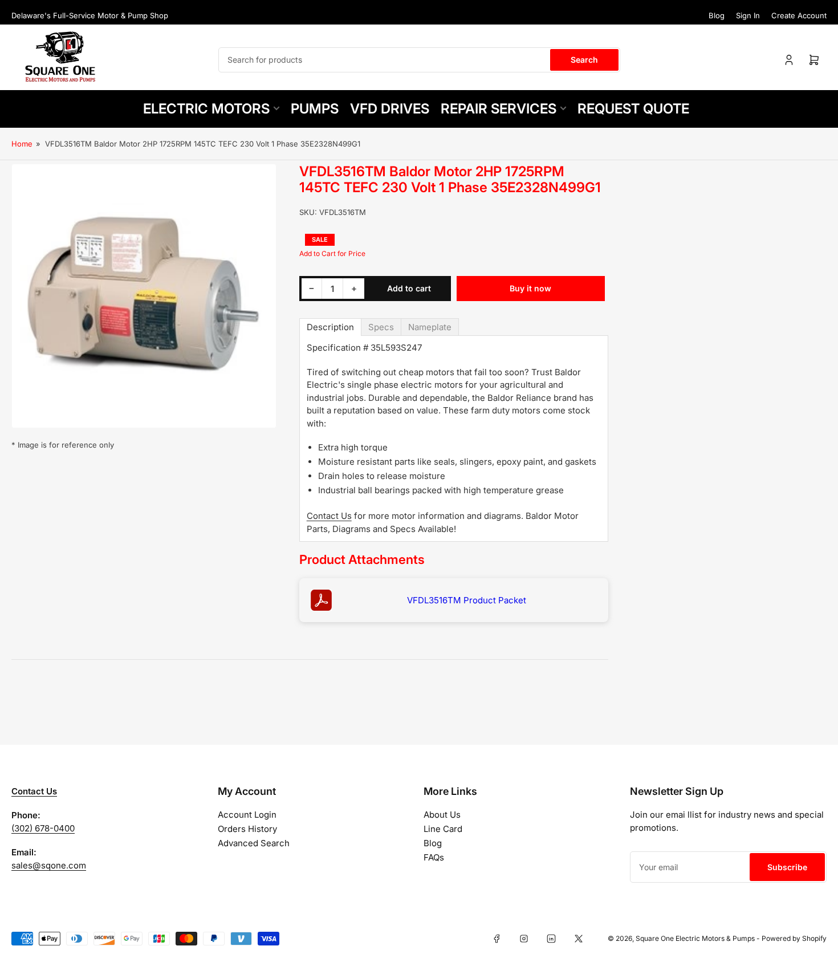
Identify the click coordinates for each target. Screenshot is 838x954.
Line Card (443, 828)
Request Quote (633, 108)
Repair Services (498, 108)
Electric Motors (206, 108)
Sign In (748, 15)
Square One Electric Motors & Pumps (695, 938)
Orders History (247, 828)
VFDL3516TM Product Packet (466, 600)
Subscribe (787, 867)
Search (584, 59)
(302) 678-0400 (43, 828)
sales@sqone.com (48, 865)
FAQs (434, 857)
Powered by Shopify (794, 938)
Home (21, 143)
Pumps (315, 108)
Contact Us (329, 515)
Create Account (799, 15)
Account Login (247, 814)
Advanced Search (254, 843)
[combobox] (419, 59)
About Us (442, 814)
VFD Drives (389, 108)
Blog (717, 15)
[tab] (330, 327)
